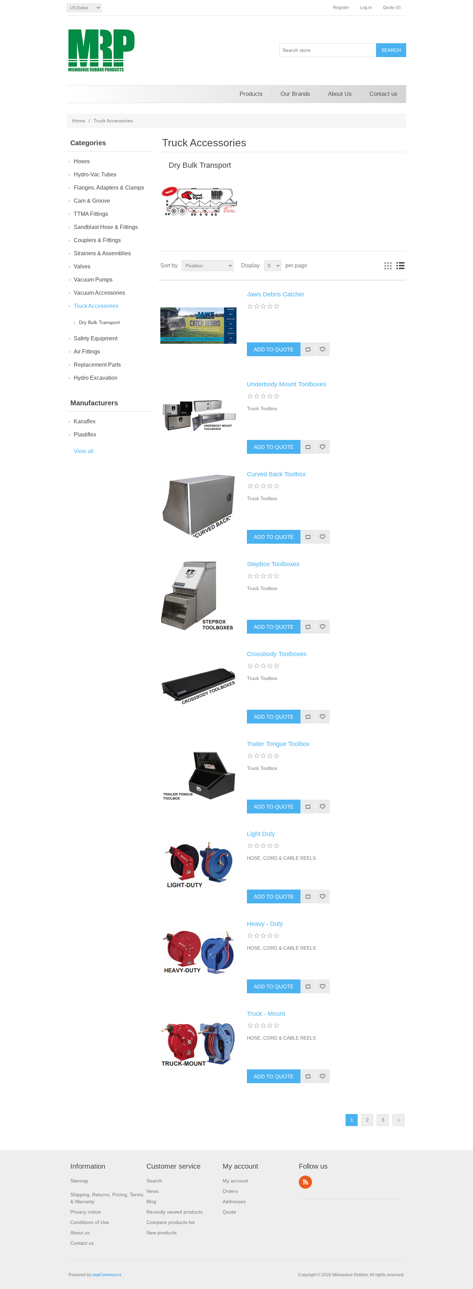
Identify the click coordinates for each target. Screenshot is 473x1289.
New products (161, 1232)
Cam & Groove (92, 201)
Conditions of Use (89, 1222)
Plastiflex (85, 435)
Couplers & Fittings (97, 240)
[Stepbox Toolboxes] (198, 595)
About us (80, 1232)
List (400, 265)
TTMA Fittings (91, 214)
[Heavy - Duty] (198, 955)
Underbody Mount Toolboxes (286, 384)
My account (235, 1181)
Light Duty (261, 833)
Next (398, 1120)
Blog (151, 1201)
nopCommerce (107, 1274)
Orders (230, 1191)
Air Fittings (87, 352)
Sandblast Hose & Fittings (106, 227)
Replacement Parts (97, 365)
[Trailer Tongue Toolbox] (198, 775)
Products (251, 94)
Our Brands (295, 94)
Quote (229, 1212)
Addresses (234, 1201)
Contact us (383, 94)
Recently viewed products (174, 1212)
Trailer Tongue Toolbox (278, 743)
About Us (340, 94)
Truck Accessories (96, 306)
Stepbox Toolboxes (273, 564)
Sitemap (79, 1181)
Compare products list (170, 1222)
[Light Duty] (198, 865)
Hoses (82, 161)
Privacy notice (85, 1212)
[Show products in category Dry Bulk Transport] (200, 201)
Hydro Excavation (95, 378)
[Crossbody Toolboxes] (198, 685)
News (152, 1191)
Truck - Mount (266, 1013)
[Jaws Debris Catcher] (198, 325)
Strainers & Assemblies (102, 253)
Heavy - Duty (265, 923)
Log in (366, 7)
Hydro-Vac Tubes (95, 174)
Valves (82, 266)
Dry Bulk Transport (99, 322)
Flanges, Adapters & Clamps (109, 188)
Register (341, 7)
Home (78, 120)
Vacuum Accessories (99, 293)
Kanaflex (85, 421)
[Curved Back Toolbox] (198, 505)
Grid (388, 265)
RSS (305, 1182)
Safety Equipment (95, 338)
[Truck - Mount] (198, 1045)
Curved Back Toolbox (276, 474)
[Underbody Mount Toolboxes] (198, 415)
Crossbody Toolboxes (276, 654)
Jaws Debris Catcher (275, 294)
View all (83, 451)
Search (154, 1181)
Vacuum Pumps (93, 280)
